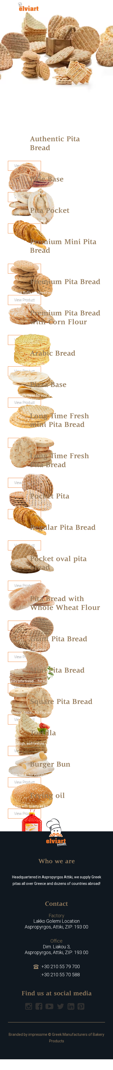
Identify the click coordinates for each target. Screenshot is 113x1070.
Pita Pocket (49, 211)
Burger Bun (50, 764)
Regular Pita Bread (63, 528)
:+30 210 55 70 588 (60, 974)
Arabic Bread (52, 353)
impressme (37, 1034)
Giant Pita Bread (58, 639)
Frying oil (47, 796)
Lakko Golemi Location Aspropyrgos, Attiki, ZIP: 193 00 (56, 921)
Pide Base (47, 179)
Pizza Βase (48, 385)
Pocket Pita (49, 496)
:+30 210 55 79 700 (60, 966)
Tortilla (43, 733)
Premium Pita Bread (65, 282)
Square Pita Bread (61, 702)
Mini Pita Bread (57, 670)
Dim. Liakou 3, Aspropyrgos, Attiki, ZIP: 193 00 (56, 946)
